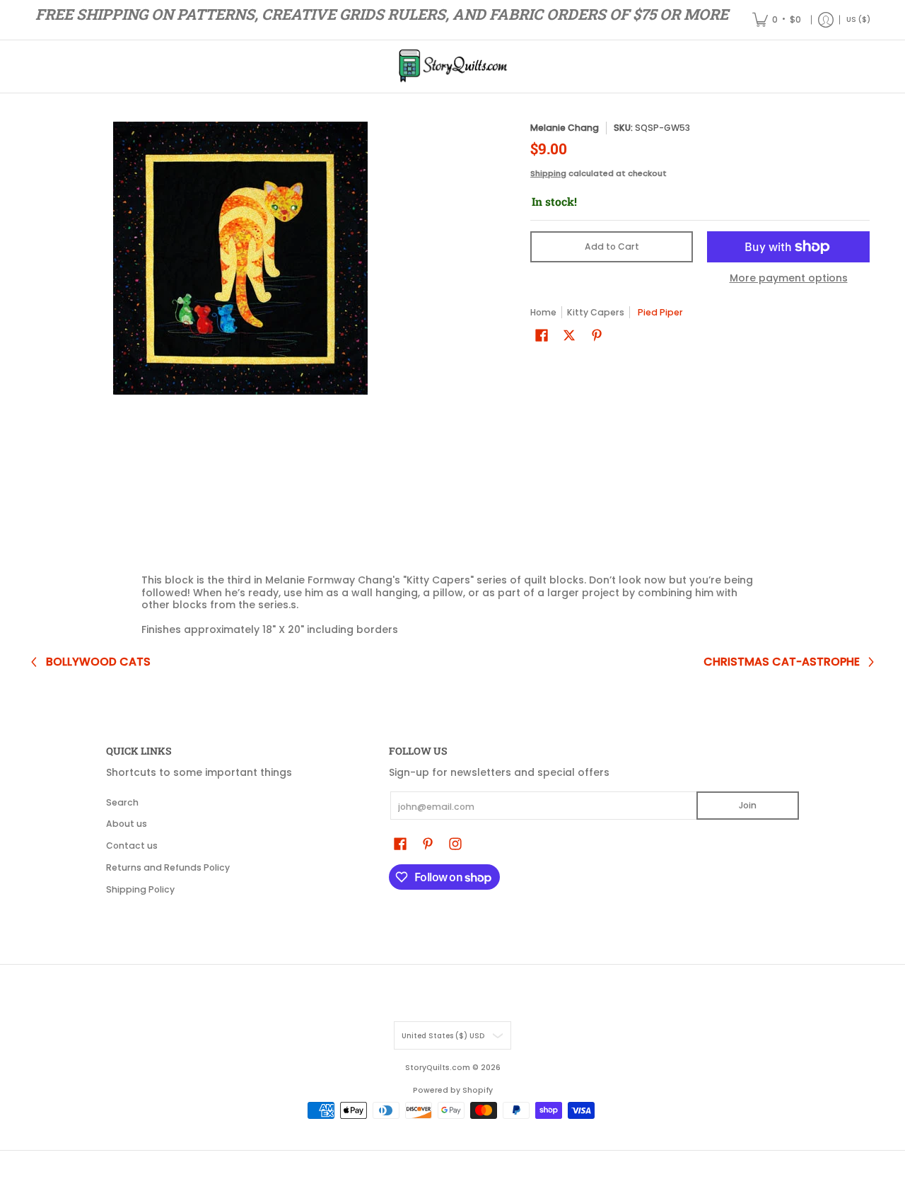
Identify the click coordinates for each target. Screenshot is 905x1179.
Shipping (548, 173)
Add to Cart (612, 246)
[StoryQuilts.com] (452, 66)
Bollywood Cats (98, 662)
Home (543, 312)
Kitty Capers (595, 312)
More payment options (789, 278)
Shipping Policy (140, 889)
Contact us (132, 846)
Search (122, 802)
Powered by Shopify (453, 1090)
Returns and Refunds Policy (168, 867)
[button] (541, 335)
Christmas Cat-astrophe (781, 662)
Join (748, 805)
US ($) (858, 19)
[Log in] (826, 20)
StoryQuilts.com (437, 1067)
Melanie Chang (564, 128)
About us (126, 824)
